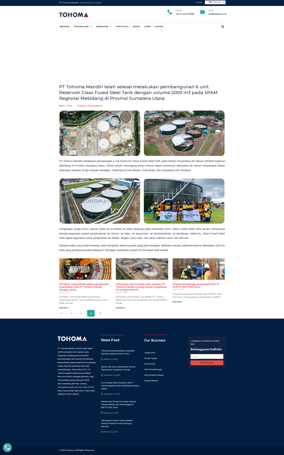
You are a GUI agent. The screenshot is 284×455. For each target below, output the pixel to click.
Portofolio (122, 26)
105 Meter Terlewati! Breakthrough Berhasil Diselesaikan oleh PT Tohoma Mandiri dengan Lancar (84, 287)
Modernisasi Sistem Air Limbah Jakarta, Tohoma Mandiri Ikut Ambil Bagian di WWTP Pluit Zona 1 (119, 404)
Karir (148, 26)
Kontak (199, 2)
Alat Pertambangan (153, 369)
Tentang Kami (81, 26)
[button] (222, 27)
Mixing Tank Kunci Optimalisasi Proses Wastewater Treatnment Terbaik (118, 368)
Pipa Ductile (149, 364)
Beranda (64, 26)
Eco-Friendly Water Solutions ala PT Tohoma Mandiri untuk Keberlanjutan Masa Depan (120, 386)
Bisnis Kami (102, 26)
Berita (136, 26)
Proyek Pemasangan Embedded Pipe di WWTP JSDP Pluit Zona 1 (196, 285)
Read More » (64, 308)
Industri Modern (151, 381)
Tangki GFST (150, 353)
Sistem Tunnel (150, 358)
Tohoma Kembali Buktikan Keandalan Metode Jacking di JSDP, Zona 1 (117, 352)
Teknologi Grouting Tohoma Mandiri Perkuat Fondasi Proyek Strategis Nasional (117, 423)
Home (62, 47)
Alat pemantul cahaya (154, 375)
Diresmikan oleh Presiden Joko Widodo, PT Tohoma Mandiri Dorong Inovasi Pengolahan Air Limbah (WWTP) (141, 287)
